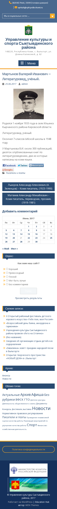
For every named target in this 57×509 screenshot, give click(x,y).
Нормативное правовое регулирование (22, 413)
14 (21, 234)
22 (29, 238)
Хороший (13, 269)
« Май (5, 248)
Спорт (32, 424)
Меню (31, 63)
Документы (41, 403)
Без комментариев (18, 284)
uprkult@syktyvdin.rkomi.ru (30, 7)
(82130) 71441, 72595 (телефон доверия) (30, 3)
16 (36, 234)
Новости (6, 378)
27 (14, 241)
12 (6, 234)
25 (51, 238)
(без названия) (13, 337)
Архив (25, 394)
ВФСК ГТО (23, 400)
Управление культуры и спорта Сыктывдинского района (28, 43)
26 (6, 241)
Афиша (37, 394)
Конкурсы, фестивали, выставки (16, 409)
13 (14, 234)
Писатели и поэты (15, 172)
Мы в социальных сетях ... (16, 16)
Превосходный (16, 272)
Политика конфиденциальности (28, 449)
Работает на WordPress (20, 501)
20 (14, 238)
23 (36, 238)
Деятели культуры (37, 400)
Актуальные (11, 395)
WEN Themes (32, 505)
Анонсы (6, 375)
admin (25, 83)
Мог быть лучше (17, 280)
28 (21, 241)
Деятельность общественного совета (18, 403)
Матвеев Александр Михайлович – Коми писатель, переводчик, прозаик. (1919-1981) (28, 199)
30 (36, 241)
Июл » (14, 248)
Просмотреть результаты (28, 298)
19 (6, 238)
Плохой (12, 276)
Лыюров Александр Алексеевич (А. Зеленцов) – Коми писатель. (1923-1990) (28, 186)
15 (29, 234)
